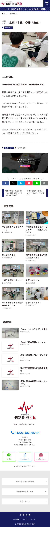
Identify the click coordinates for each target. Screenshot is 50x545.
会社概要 (16, 519)
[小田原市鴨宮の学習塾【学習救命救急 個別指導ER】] (11, 3)
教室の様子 (8, 28)
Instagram (41, 458)
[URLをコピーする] (44, 183)
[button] (5, 183)
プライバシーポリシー (29, 519)
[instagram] (21, 515)
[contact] (29, 515)
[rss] (26, 515)
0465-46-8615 (26, 433)
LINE (9, 458)
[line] (23, 515)
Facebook (25, 458)
